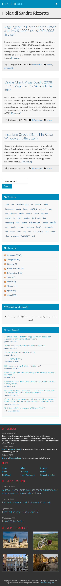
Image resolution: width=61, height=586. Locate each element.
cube (50, 209)
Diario (4, 449)
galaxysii (44, 213)
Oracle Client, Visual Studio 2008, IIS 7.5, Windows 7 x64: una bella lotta (28, 86)
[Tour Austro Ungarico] (15, 540)
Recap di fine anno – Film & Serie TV (20, 511)
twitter (40, 232)
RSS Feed (6, 475)
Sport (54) (11, 290)
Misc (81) (11, 277)
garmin (8, 218)
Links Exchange (28, 475)
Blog (23, 468)
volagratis (15, 236)
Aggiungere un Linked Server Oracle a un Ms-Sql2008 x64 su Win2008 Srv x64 (30, 30)
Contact (43, 468)
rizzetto (13, 3)
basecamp (9, 209)
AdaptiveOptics (23, 204)
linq (44, 218)
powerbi (21, 227)
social (12, 232)
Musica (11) (12, 286)
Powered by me (47, 582)
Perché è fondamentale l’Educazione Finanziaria (26, 502)
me (17, 222)
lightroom (36, 218)
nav (6, 227)
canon (33, 208)
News (4, 471)
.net (7, 204)
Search (43, 471)
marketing (9, 223)
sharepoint (49, 227)
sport (19, 232)
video (53, 232)
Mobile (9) (11, 281)
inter (19, 218)
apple (46, 204)
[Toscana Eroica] (46, 541)
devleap (14, 213)
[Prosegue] (16, 58)
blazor (18, 209)
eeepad (29, 213)
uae (47, 232)
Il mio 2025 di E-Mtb (12, 521)
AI (32, 204)
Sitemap (24, 471)
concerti (42, 209)
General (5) (12, 264)
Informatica (37, 64)
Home (4, 468)
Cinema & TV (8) (14, 255)
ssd (29, 232)
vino (7, 236)
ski (6, 232)
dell (6, 213)
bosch (25, 209)
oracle (49, 64)
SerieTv (39, 227)
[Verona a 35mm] (15, 563)
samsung (30, 227)
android (38, 204)
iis (14, 218)
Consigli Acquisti (47, 475)
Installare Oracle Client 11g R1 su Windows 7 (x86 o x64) (28, 136)
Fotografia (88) (13, 259)
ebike (21, 213)
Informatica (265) (14, 273)
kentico (27, 218)
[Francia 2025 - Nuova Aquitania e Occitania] (46, 563)
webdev (25, 235)
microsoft (8, 68)
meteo (24, 223)
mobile (45, 223)
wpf (33, 236)
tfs (34, 232)
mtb (53, 222)
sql (24, 231)
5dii (12, 204)
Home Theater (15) (15, 268)
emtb (37, 213)
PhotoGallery (15, 449)
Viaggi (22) (11, 295)
